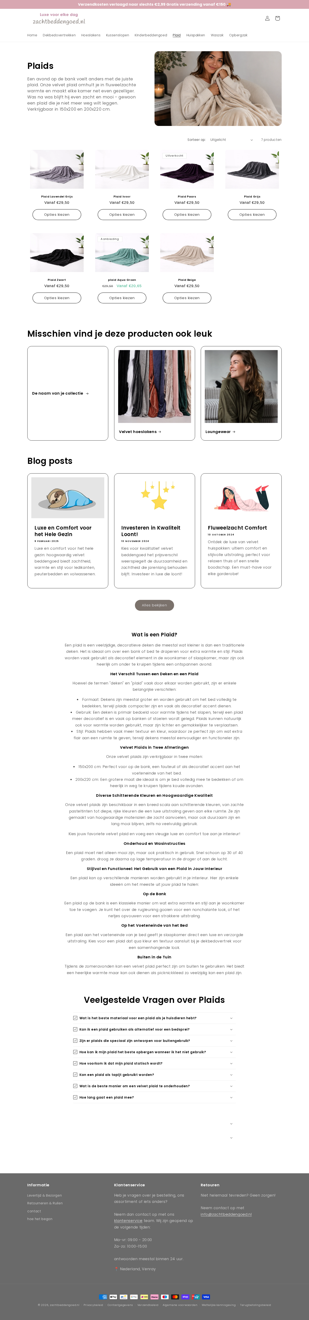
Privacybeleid (93, 1305)
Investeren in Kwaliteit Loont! (151, 531)
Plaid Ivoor (122, 197)
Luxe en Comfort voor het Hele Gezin (63, 531)
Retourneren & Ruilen (45, 1203)
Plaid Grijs (252, 197)
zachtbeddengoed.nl (64, 1305)
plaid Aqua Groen (122, 280)
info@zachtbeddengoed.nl (226, 1214)
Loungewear (218, 431)
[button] (257, 18)
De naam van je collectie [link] (58, 393)
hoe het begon (40, 1219)
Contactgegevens (120, 1305)
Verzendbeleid (147, 1305)
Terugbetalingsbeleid (255, 1305)
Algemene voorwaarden (180, 1305)
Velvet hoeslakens (138, 431)
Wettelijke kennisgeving (219, 1305)
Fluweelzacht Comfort (237, 528)
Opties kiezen (57, 214)
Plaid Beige (187, 280)
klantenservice (128, 1220)
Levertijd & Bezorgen (44, 1195)
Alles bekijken (154, 605)
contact (34, 1211)
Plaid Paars (187, 197)
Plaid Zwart (57, 280)
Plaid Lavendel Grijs (57, 197)
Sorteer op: (197, 139)
